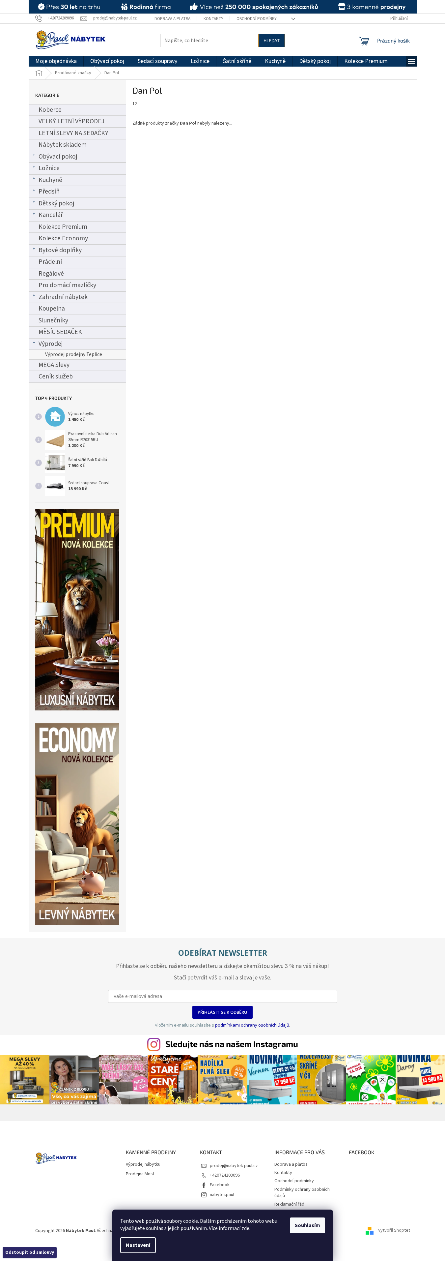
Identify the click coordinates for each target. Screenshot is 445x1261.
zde (245, 1228)
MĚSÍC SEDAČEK (60, 332)
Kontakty (213, 19)
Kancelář (51, 215)
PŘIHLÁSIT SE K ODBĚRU (222, 1012)
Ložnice (49, 168)
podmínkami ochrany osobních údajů (252, 1025)
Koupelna (52, 308)
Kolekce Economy (63, 238)
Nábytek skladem (63, 144)
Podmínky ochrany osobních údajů (302, 1192)
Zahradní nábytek (63, 297)
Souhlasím (307, 1225)
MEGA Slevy (54, 365)
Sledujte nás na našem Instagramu (231, 1044)
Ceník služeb (56, 376)
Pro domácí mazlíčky (67, 285)
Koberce (50, 109)
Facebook (220, 1185)
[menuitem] (56, 61)
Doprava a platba (172, 19)
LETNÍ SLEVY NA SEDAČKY (73, 133)
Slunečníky (53, 320)
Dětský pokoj (56, 203)
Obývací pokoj (58, 156)
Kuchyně (50, 180)
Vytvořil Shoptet (394, 1230)
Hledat (272, 40)
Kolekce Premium (63, 226)
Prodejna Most (140, 1174)
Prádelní (50, 261)
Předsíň (49, 191)
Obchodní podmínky (256, 19)
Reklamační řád (289, 1204)
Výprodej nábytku (143, 1164)
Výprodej (51, 343)
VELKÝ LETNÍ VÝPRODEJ (71, 121)
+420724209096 (225, 1175)
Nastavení (138, 1245)
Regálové (51, 273)
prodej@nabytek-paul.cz (234, 1165)
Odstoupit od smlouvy (29, 1252)
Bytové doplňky (60, 250)
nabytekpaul (222, 1194)
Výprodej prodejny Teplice (73, 354)
